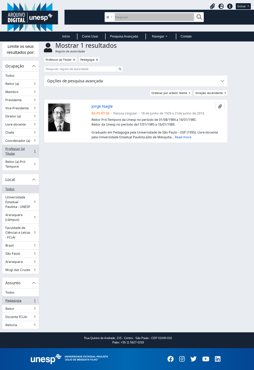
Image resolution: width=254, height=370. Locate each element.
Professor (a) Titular (20, 151)
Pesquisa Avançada (124, 36)
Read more (183, 137)
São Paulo (20, 254)
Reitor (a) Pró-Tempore (20, 164)
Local (10, 179)
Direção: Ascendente (209, 93)
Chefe (20, 133)
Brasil (20, 246)
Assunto (12, 282)
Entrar (242, 6)
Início (66, 36)
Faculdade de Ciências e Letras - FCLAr (20, 232)
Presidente (20, 101)
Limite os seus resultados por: (21, 49)
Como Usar (90, 36)
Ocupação (14, 66)
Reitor (20, 310)
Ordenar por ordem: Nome (169, 93)
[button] (212, 6)
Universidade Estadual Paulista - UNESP (20, 202)
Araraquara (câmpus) (20, 217)
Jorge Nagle (102, 106)
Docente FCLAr (20, 318)
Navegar (158, 36)
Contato (186, 36)
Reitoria (20, 326)
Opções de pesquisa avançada (75, 81)
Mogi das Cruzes (20, 271)
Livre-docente (20, 125)
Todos (9, 75)
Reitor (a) (20, 85)
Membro (20, 93)
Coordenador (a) (20, 141)
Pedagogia (20, 301)
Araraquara (20, 262)
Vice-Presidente (20, 109)
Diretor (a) (20, 117)
